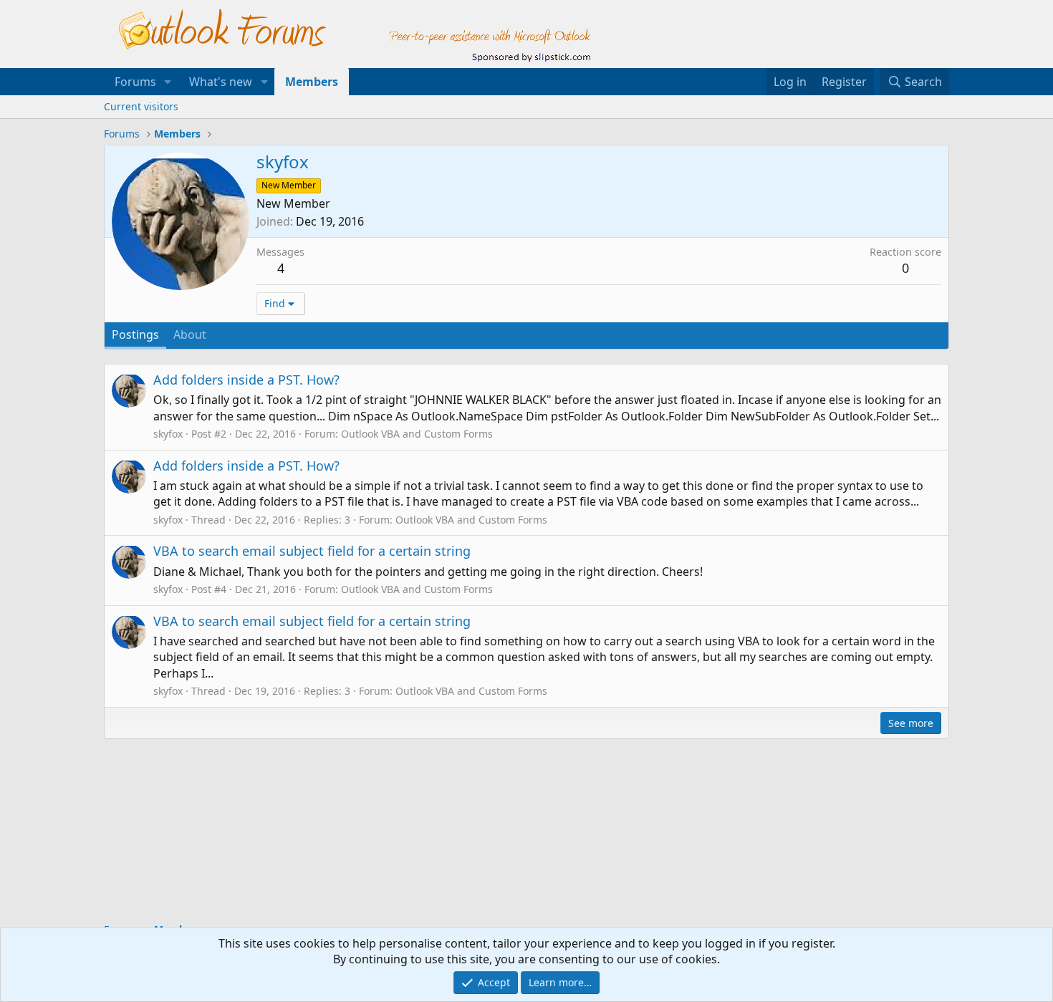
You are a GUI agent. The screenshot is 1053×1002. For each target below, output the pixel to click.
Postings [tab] (135, 334)
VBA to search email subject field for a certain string (312, 550)
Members (311, 82)
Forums (135, 82)
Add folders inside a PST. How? (246, 379)
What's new (220, 82)
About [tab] (189, 334)
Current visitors (141, 106)
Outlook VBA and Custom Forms (417, 433)
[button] (168, 81)
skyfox (168, 433)
